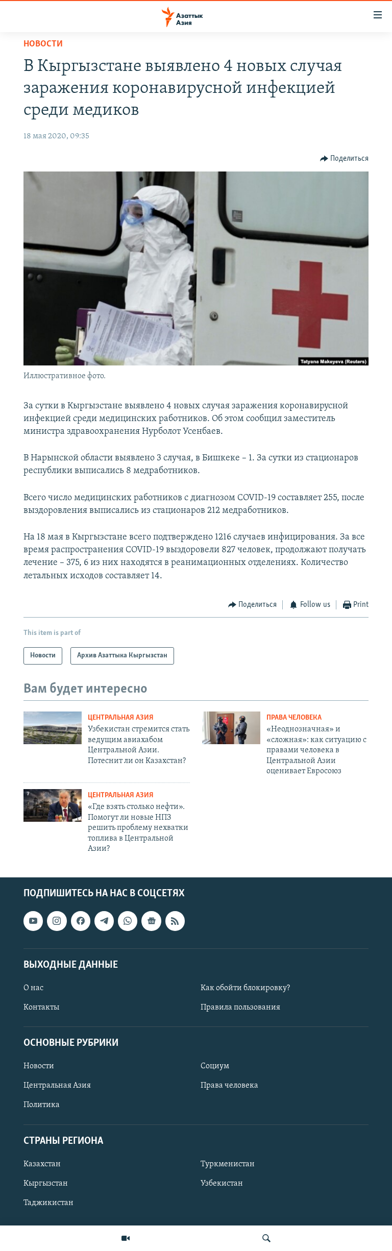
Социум (215, 1067)
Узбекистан (222, 1184)
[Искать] (266, 1238)
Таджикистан (48, 1203)
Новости (43, 44)
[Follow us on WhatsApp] (127, 921)
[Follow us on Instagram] (56, 921)
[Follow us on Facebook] (80, 921)
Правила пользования (240, 1007)
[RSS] (175, 921)
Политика (41, 1105)
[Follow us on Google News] (151, 921)
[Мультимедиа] (125, 1238)
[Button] (344, 158)
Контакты (41, 1007)
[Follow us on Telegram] (104, 921)
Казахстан (42, 1164)
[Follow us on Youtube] (33, 921)
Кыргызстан (45, 1184)
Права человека (294, 718)
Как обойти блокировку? (245, 988)
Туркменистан (228, 1164)
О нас (33, 988)
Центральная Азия (121, 718)
